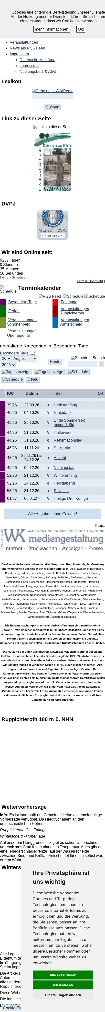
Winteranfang (65, 475)
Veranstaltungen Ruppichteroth (74, 311)
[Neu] (33, 380)
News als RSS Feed (27, 48)
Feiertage (69, 302)
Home (4, 277)
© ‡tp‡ (100, 525)
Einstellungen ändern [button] (63, 995)
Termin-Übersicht (90, 281)
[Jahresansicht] (12, 380)
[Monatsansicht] (78, 372)
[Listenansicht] (16, 372)
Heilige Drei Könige (71, 498)
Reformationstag (68, 440)
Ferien (14, 311)
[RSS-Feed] (50, 296)
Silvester (61, 491)
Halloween (63, 432)
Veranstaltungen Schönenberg (22, 322)
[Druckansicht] (73, 296)
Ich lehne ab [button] (63, 985)
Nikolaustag (64, 468)
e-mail (24, 643)
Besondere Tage (22, 302)
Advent (60, 458)
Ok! (81, 29)
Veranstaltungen (24, 42)
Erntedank (63, 413)
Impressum (29, 66)
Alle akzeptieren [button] (63, 975)
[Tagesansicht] (49, 372)
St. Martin (62, 448)
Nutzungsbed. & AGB (38, 71)
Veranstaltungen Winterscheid (74, 322)
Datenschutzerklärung (39, 60)
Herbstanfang (65, 405)
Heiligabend (64, 483)
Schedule (18, 277)
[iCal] (94, 296)
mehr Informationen (51, 29)
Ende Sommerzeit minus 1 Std (69, 422)
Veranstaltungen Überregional (22, 333)
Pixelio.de (70, 686)
